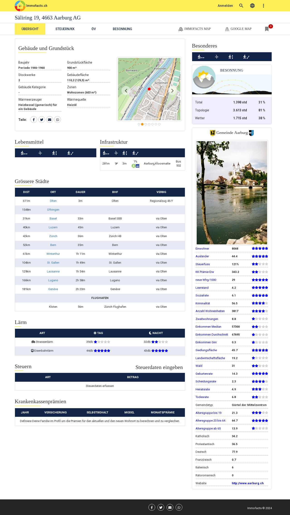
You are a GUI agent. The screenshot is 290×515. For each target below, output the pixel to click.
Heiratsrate (203, 389)
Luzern (53, 227)
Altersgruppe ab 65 (208, 428)
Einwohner (202, 248)
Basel (53, 218)
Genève (53, 289)
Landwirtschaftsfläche (210, 358)
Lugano (53, 280)
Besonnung (122, 29)
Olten (53, 201)
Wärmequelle (76, 99)
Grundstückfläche (79, 62)
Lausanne (53, 271)
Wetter (200, 118)
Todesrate (202, 397)
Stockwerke (26, 75)
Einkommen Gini (206, 342)
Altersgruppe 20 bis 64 (210, 420)
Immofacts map (197, 29)
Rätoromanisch (205, 475)
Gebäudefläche (78, 75)
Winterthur (53, 253)
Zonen (71, 87)
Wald (199, 365)
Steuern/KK (65, 29)
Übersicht (30, 29)
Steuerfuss (203, 264)
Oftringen (53, 209)
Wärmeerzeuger (30, 99)
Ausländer (202, 256)
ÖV (94, 29)
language (252, 5)
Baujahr (23, 62)
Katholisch (202, 436)
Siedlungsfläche (206, 350)
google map (240, 29)
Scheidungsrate (206, 381)
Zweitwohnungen (207, 319)
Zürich (53, 236)
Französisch (204, 459)
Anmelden (225, 5)
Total (198, 102)
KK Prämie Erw (205, 272)
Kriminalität (203, 303)
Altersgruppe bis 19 (208, 413)
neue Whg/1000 (206, 279)
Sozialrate (202, 295)
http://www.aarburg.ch (248, 483)
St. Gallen (53, 262)
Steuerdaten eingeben (159, 367)
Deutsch (201, 451)
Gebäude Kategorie (32, 87)
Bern (53, 245)
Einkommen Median (208, 326)
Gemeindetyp (204, 405)
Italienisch (202, 467)
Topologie (202, 110)
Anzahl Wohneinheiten (210, 311)
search (241, 5)
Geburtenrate (204, 373)
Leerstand (202, 287)
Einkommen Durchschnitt (212, 334)
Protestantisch (205, 444)
